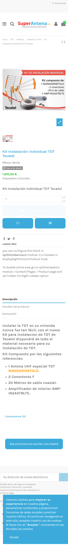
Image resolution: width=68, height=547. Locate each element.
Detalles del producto (16, 306)
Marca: (6, 162)
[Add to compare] (50, 223)
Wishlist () (60, 3)
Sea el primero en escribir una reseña (34, 444)
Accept (14, 537)
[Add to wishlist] (17, 223)
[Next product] (65, 42)
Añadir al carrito (37, 210)
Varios (16, 162)
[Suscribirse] (63, 477)
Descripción (9, 299)
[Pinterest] (14, 239)
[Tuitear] (8, 239)
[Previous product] (62, 42)
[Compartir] (4, 239)
